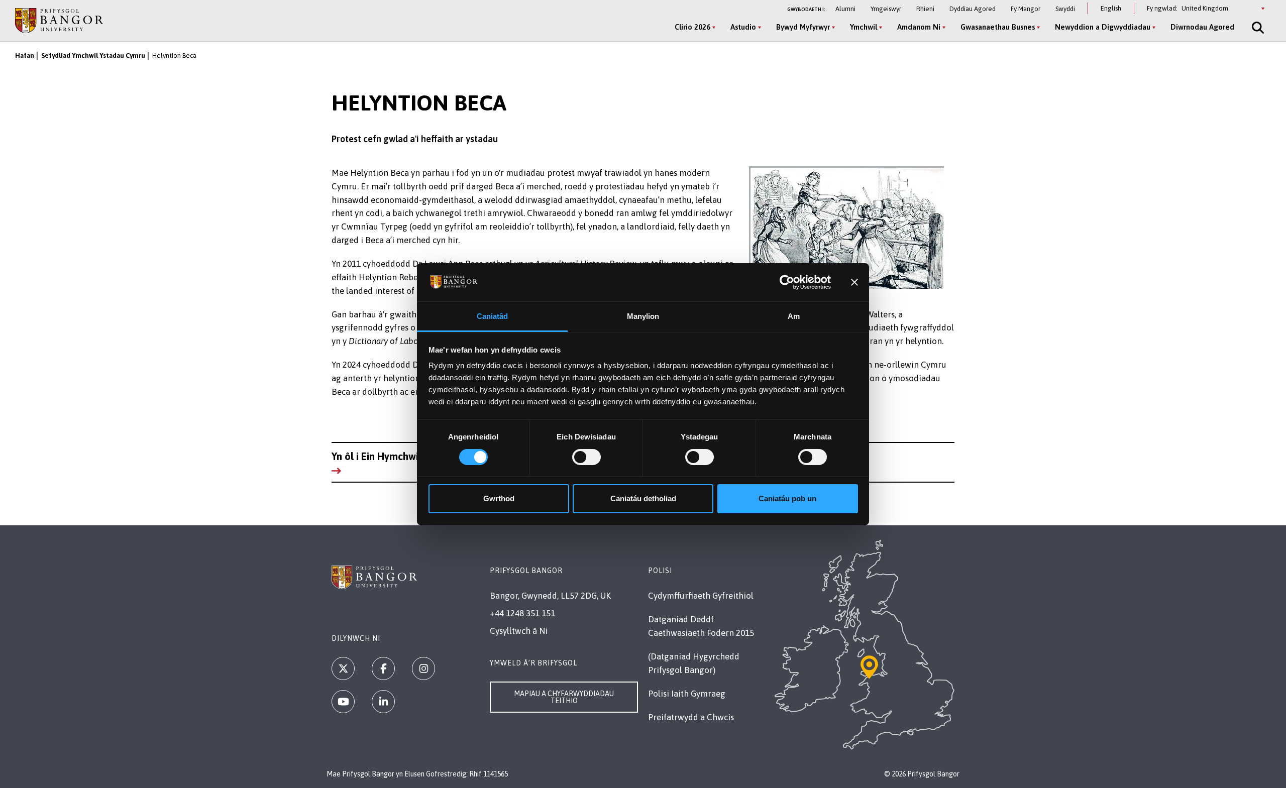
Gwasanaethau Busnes (997, 27)
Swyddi (1065, 9)
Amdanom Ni (918, 27)
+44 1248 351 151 (522, 613)
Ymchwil (863, 27)
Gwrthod (498, 498)
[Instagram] (423, 668)
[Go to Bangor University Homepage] (59, 20)
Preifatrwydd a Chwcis (691, 717)
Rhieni (925, 9)
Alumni (845, 9)
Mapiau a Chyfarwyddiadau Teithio (564, 697)
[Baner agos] (854, 282)
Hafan (24, 55)
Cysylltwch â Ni (519, 631)
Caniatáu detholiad (643, 498)
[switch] (586, 457)
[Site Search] (1256, 27)
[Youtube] (343, 701)
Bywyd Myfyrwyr (803, 27)
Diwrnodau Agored (1202, 27)
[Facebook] (383, 668)
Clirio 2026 (692, 27)
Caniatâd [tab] (492, 316)
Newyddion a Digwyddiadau (1102, 27)
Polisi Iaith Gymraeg (686, 694)
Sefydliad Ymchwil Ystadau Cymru (93, 55)
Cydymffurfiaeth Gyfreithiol (701, 596)
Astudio (743, 27)
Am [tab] (794, 316)
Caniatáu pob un (787, 498)
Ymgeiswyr (886, 9)
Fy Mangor (1025, 9)
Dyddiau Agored (972, 9)
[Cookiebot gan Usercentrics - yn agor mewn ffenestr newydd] (787, 282)
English (1111, 8)
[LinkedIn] (383, 701)
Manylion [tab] (643, 316)
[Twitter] (343, 668)
